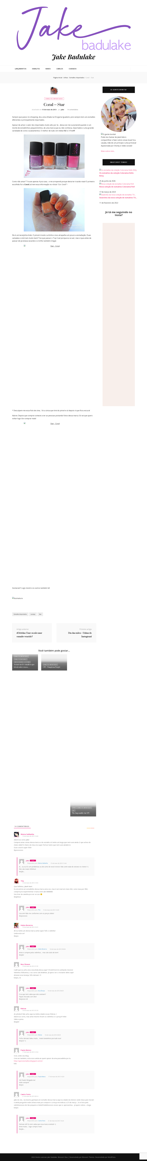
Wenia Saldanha (43, 863)
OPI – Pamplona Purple (51, 667)
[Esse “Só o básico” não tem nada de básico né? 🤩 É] (132, 314)
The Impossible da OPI (80, 813)
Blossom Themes (88, 1157)
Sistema (27, 662)
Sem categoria (18, 662)
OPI (74, 810)
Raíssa (40, 1035)
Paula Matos (42, 1077)
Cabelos (59, 69)
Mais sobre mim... (108, 151)
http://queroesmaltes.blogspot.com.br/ (28, 1061)
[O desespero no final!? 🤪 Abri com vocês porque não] (126, 261)
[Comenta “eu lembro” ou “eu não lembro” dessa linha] (121, 279)
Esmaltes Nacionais (20, 659)
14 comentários (72, 110)
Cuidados (72, 69)
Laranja (33, 614)
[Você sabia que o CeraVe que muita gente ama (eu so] (116, 312)
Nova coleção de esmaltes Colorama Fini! (117, 187)
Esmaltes (36, 69)
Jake (62, 110)
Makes (48, 69)
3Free (74, 807)
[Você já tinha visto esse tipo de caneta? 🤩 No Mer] (110, 268)
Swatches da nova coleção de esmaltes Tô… (118, 197)
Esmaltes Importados (54, 98)
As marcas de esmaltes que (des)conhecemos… (24, 665)
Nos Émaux (41, 991)
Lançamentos (20, 69)
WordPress (111, 1157)
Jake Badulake (73, 56)
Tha (39, 910)
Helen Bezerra (42, 949)
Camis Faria (41, 1121)
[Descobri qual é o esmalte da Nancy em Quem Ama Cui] (105, 309)
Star (40, 614)
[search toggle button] (133, 69)
